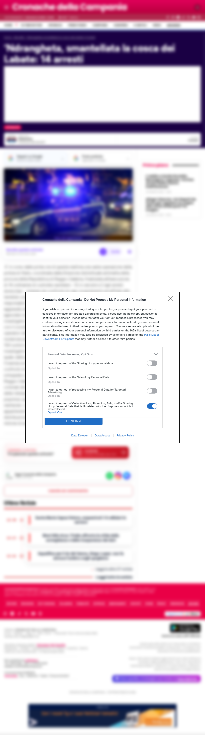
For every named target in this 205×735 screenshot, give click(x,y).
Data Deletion (79, 435)
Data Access (102, 435)
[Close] (172, 300)
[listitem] (102, 354)
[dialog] (102, 367)
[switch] (152, 363)
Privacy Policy (125, 435)
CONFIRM (73, 421)
